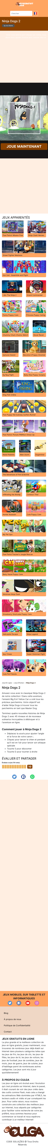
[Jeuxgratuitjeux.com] (25, 4)
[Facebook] (23, 777)
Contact (8, 1031)
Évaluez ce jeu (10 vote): (11, 763)
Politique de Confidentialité (17, 1025)
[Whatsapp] (32, 777)
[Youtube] (28, 1003)
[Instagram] (37, 1003)
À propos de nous (12, 1019)
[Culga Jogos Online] (24, 1131)
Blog (6, 1013)
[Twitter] (14, 777)
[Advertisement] (24, 57)
